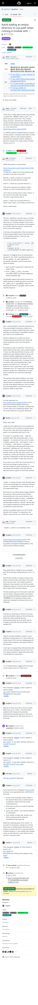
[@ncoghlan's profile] (3, 213)
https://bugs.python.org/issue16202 (14, 129)
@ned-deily (20, 69)
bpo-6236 (20, 764)
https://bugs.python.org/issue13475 (14, 539)
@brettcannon (15, 67)
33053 (13, 64)
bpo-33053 (7, 692)
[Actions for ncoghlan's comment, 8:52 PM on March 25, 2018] (34, 753)
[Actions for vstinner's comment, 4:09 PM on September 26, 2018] (34, 842)
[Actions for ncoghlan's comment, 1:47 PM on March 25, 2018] (34, 683)
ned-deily (9, 773)
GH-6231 (12, 744)
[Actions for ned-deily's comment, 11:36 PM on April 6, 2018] (34, 773)
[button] (32, 243)
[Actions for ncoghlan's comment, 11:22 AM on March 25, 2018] (34, 609)
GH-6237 (17, 694)
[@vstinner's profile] (3, 842)
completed (9, 728)
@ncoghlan (25, 67)
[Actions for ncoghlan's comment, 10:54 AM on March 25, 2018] (34, 565)
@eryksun (28, 71)
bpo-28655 (7, 851)
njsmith (8, 418)
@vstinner (32, 67)
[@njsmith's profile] (3, 418)
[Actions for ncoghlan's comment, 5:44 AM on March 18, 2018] (34, 321)
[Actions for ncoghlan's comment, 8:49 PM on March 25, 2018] (34, 733)
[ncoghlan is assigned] (10, 44)
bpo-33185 (10, 778)
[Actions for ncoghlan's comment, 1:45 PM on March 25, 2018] (34, 661)
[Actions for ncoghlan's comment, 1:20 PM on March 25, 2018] (34, 631)
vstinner (8, 842)
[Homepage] (19, 3)
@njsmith (27, 69)
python (7, 9)
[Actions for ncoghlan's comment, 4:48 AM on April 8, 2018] (34, 785)
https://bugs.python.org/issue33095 (15, 402)
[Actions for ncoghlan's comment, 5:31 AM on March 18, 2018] (34, 213)
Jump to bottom (7, 52)
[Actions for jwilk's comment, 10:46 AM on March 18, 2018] (34, 521)
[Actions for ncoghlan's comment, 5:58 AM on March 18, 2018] (34, 395)
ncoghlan (8, 213)
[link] (9, 151)
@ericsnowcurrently (17, 71)
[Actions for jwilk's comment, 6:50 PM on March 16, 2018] (34, 158)
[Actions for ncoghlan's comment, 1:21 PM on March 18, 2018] (34, 535)
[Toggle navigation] (3, 3)
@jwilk (13, 69)
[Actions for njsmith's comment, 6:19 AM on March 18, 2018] (34, 418)
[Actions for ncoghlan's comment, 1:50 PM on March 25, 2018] (34, 703)
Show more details (10, 100)
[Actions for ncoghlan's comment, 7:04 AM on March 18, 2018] (34, 477)
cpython (14, 9)
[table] (19, 77)
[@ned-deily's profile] (3, 773)
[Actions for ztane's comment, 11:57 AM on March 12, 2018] (34, 108)
